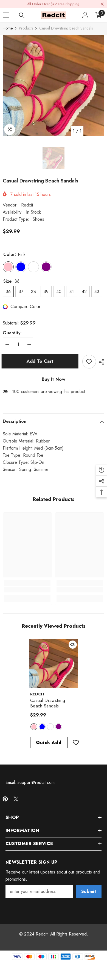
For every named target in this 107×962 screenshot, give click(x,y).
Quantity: (12, 333)
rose (50, 726)
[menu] (6, 15)
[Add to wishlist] (89, 361)
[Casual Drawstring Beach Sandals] (53, 663)
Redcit (27, 205)
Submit (88, 891)
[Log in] (85, 15)
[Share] (100, 361)
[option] (53, 85)
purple (58, 726)
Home (8, 28)
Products (26, 28)
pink (33, 726)
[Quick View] (73, 645)
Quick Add (48, 742)
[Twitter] (16, 799)
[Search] (21, 15)
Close (102, 4)
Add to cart (41, 361)
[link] (27, 589)
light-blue (42, 726)
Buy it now (53, 379)
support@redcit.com (36, 782)
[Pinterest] (5, 799)
